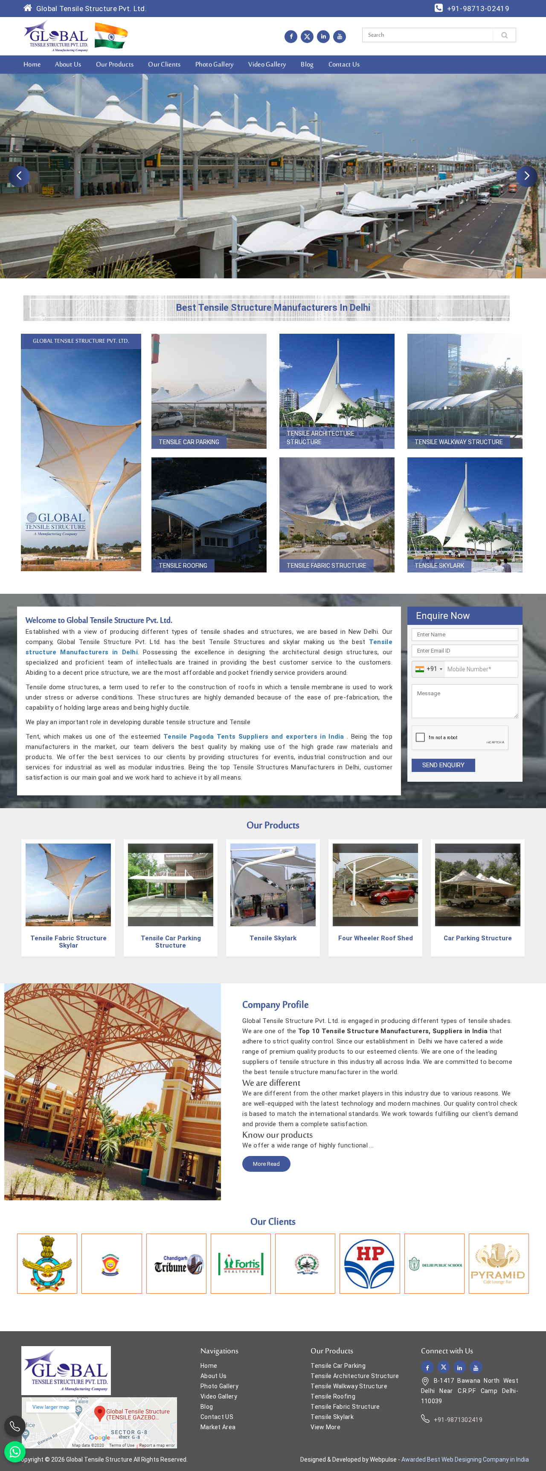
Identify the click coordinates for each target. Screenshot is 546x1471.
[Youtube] (339, 36)
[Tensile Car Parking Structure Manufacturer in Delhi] (68, 886)
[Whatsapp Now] (15, 1451)
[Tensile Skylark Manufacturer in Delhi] (170, 886)
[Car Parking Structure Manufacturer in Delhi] (375, 886)
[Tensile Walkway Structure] (465, 391)
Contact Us (344, 64)
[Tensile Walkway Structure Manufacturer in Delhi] (477, 886)
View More (325, 1427)
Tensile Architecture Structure (320, 437)
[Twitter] (307, 36)
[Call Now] (15, 1426)
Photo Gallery (214, 64)
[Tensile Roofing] (209, 514)
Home (32, 64)
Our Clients (164, 64)
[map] (99, 1422)
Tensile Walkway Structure (459, 442)
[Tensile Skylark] (465, 514)
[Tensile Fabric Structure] (337, 514)
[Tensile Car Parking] (209, 391)
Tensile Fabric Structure (326, 565)
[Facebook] (291, 36)
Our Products (115, 64)
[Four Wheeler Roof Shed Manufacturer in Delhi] (273, 886)
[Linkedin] (323, 36)
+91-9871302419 (458, 1419)
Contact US (216, 1416)
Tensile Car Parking (189, 442)
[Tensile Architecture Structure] (337, 391)
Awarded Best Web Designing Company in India (465, 1459)
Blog (307, 64)
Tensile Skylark (439, 565)
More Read (266, 1164)
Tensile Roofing (183, 565)
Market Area (217, 1427)
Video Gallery (267, 64)
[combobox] (428, 669)
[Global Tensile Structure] (56, 36)
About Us (68, 64)
